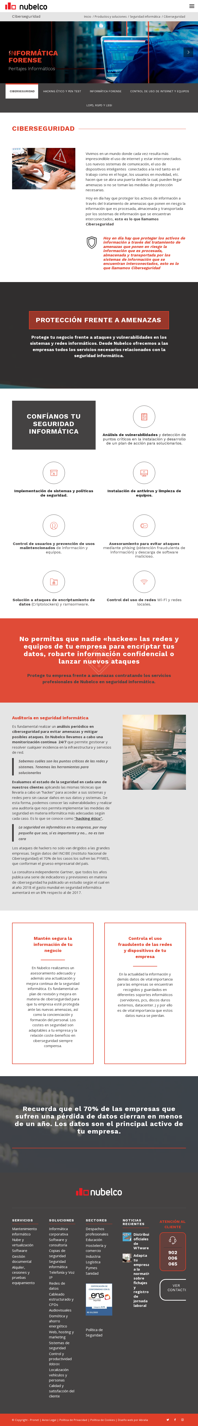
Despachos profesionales (97, 1231)
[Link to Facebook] (175, 1419)
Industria (93, 1256)
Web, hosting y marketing (61, 1334)
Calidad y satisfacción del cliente (61, 1390)
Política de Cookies (102, 1420)
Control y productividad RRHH (60, 1358)
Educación (94, 1239)
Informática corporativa (58, 1231)
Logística (93, 1261)
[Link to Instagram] (182, 1419)
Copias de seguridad (57, 1253)
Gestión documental (21, 1259)
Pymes (91, 1267)
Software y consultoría (58, 1242)
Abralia (143, 1420)
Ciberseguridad (26, 16)
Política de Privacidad (73, 1420)
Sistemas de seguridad (59, 1345)
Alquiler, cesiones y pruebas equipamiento (23, 1275)
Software (19, 1250)
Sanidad (92, 1273)
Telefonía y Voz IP (62, 1275)
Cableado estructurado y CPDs (61, 1299)
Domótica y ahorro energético (58, 1321)
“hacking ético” (88, 818)
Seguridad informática (58, 1264)
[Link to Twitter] (167, 1419)
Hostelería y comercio (96, 1248)
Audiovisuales (60, 1310)
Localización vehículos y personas (59, 1374)
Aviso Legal (49, 1420)
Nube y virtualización (22, 1242)
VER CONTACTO (178, 1287)
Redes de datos (57, 1286)
